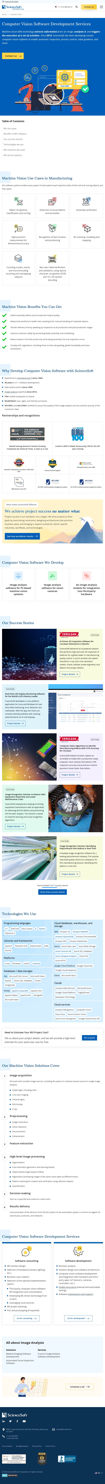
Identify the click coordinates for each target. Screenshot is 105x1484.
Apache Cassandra (20, 990)
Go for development (76, 1318)
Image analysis (11, 391)
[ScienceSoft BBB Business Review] (67, 1458)
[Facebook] (17, 1420)
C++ (6, 928)
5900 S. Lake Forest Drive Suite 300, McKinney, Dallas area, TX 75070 (27, 1430)
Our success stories (13, 139)
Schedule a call (77, 1386)
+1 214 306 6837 (12, 1436)
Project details (68, 674)
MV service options (13, 155)
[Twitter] (10, 1420)
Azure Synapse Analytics (66, 956)
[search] (77, 7)
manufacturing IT (24, 378)
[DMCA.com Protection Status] (10, 1476)
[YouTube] (24, 1420)
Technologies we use (13, 144)
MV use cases (10, 128)
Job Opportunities (22, 1446)
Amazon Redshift (80, 931)
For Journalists (7, 1446)
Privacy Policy (37, 1446)
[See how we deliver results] (52, 521)
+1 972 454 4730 (12, 1438)
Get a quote (89, 1037)
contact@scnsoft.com (63, 1429)
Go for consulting (24, 1318)
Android (36, 963)
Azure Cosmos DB (63, 951)
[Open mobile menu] (101, 7)
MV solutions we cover (14, 149)
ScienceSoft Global (11, 2)
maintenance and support (80, 1294)
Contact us (89, 7)
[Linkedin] (3, 1420)
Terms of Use (50, 1446)
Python (42, 928)
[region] (52, 138)
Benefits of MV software (15, 133)
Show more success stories (52, 892)
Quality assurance (67, 1287)
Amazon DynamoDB (64, 936)
